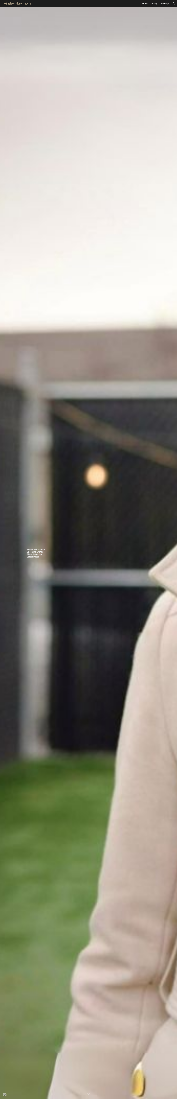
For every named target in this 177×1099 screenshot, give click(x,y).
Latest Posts (33, 557)
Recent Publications (36, 549)
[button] (174, 4)
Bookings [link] (165, 3)
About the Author (34, 554)
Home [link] (145, 3)
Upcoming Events (35, 552)
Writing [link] (154, 3)
